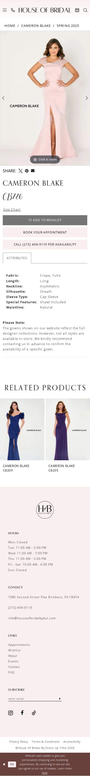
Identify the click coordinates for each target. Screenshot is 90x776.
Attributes (17, 258)
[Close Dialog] (4, 764)
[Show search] (85, 10)
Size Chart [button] (11, 209)
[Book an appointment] (77, 10)
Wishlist (14, 650)
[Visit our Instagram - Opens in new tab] (10, 713)
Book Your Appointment (45, 232)
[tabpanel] (45, 98)
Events (13, 661)
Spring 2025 (68, 25)
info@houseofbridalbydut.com (32, 618)
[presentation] (54, 429)
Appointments (19, 645)
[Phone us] (13, 10)
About (13, 656)
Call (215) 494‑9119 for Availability (45, 244)
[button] (4, 10)
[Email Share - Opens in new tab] (32, 171)
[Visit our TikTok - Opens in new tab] (34, 712)
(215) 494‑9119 (20, 607)
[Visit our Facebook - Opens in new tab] (22, 712)
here (45, 772)
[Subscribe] (60, 698)
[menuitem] (4, 10)
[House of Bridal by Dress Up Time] (45, 10)
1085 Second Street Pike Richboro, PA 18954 (44, 597)
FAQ (11, 672)
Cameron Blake (36, 25)
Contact (14, 667)
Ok (12, 764)
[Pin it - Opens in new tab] (26, 171)
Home (9, 25)
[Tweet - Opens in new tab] (20, 171)
